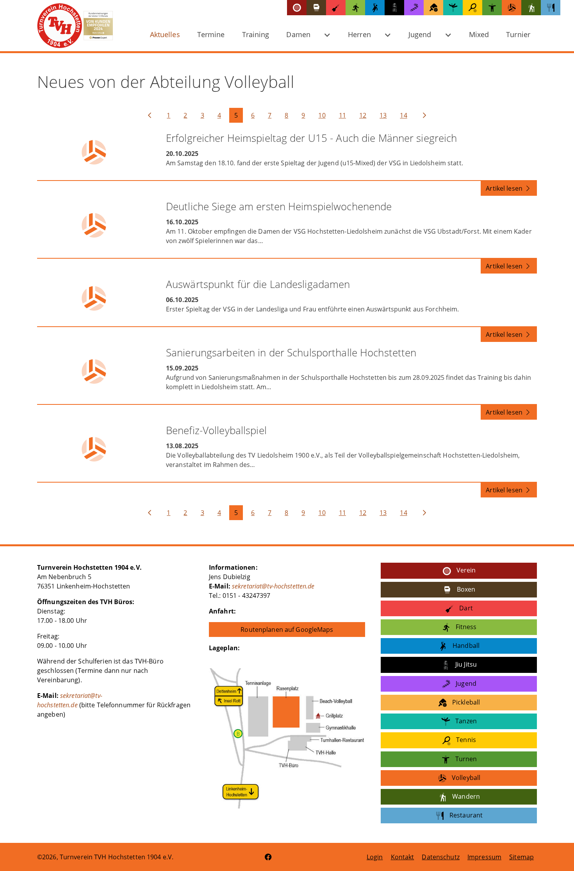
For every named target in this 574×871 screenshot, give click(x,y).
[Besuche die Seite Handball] (375, 7)
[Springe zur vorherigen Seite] (149, 115)
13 (383, 115)
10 (321, 115)
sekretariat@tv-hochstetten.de (273, 586)
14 (403, 115)
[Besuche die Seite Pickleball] (433, 7)
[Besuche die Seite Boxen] (316, 7)
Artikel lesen (505, 188)
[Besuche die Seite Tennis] (472, 7)
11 (342, 115)
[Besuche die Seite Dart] (336, 7)
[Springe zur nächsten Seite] (424, 115)
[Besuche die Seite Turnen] (492, 7)
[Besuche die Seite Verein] (297, 7)
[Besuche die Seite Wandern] (531, 7)
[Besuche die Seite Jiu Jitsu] (394, 7)
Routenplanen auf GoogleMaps (287, 629)
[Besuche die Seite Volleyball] (511, 7)
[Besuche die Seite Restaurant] (550, 7)
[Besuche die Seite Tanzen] (453, 7)
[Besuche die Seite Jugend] (414, 7)
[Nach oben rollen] (556, 853)
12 (362, 115)
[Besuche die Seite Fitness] (355, 7)
